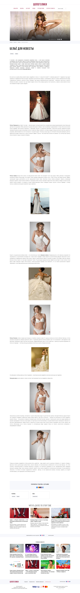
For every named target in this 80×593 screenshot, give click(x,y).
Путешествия (41, 8)
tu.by (63, 588)
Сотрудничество (32, 581)
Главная (11, 42)
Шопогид (15, 42)
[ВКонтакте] (37, 487)
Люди (33, 8)
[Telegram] (43, 487)
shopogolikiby (30, 39)
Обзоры (22, 8)
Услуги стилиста (50, 8)
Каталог (28, 8)
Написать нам (48, 581)
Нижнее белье (35, 496)
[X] (40, 487)
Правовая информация (40, 581)
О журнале (26, 581)
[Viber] (41, 487)
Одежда (19, 42)
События (15, 8)
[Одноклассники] (38, 487)
